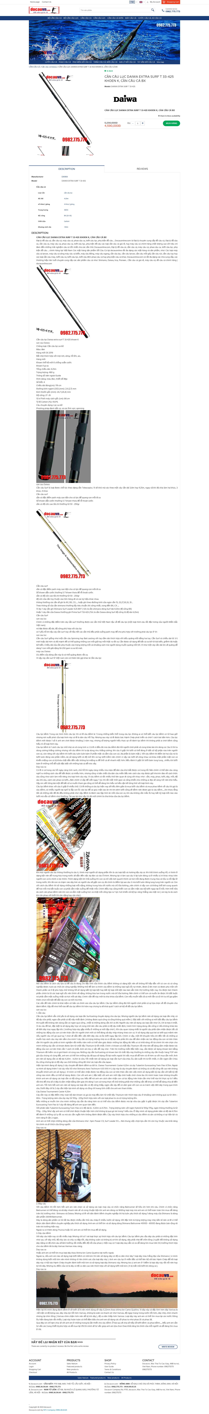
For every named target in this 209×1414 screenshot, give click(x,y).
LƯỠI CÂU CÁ (51, 62)
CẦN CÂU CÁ (86, 18)
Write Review (168, 1346)
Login (31, 1366)
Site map (160, 62)
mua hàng (171, 123)
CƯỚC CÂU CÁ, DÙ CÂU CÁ (149, 18)
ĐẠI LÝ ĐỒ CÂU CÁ (127, 62)
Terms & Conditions (112, 1369)
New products (73, 1369)
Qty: (129, 123)
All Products (72, 1372)
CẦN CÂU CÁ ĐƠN (115, 18)
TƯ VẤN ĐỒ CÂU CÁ (146, 62)
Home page (35, 2)
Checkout (33, 1372)
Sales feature (72, 1363)
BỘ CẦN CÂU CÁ (55, 18)
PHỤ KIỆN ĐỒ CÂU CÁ (82, 62)
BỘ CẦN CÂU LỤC (71, 18)
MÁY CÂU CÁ (130, 18)
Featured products (74, 1366)
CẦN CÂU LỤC (99, 18)
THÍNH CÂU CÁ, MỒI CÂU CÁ (105, 62)
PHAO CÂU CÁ (65, 62)
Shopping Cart (35, 1369)
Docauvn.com (36, 1383)
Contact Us (46, 2)
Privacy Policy (110, 1363)
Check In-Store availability (170, 116)
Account (32, 1363)
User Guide (109, 1366)
